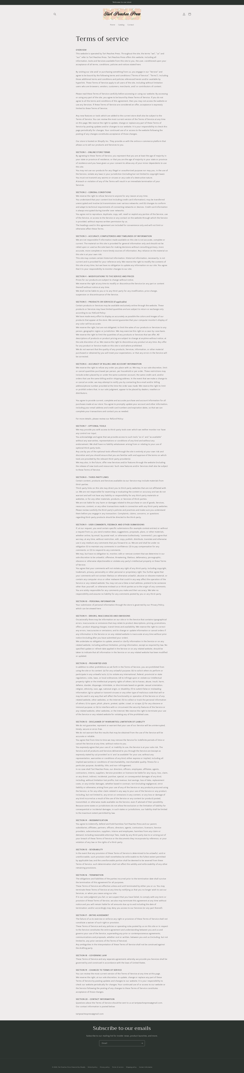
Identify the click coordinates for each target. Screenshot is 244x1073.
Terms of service (118, 1067)
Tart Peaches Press (64, 1067)
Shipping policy (131, 1067)
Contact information (145, 1067)
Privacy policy (105, 1067)
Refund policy (92, 1067)
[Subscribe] (142, 1043)
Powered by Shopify (78, 1067)
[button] (55, 14)
